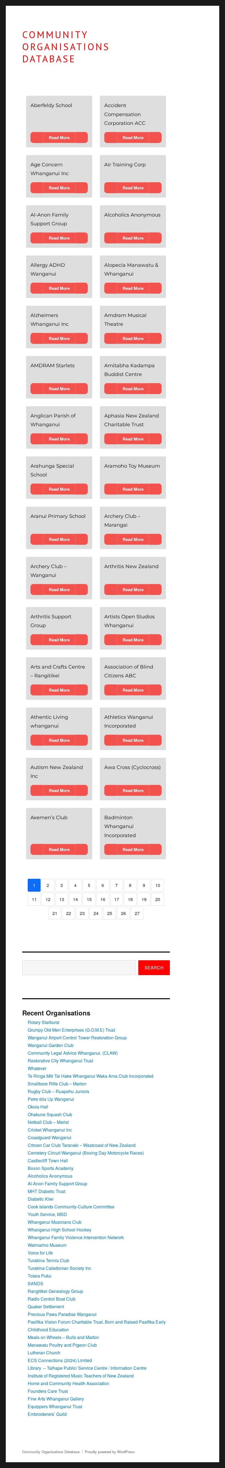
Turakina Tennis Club (48, 1260)
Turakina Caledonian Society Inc (59, 1268)
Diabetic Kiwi (41, 1199)
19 (144, 899)
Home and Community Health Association (68, 1383)
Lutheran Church (44, 1352)
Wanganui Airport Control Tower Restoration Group (77, 1037)
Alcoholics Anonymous (132, 215)
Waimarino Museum (47, 1245)
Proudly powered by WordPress (110, 1451)
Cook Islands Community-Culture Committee (71, 1206)
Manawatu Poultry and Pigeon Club (62, 1345)
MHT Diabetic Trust (46, 1191)
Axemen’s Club (49, 818)
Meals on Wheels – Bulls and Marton (63, 1337)
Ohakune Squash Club (50, 1114)
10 (157, 885)
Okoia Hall (38, 1107)
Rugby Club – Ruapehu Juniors (58, 1091)
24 (96, 913)
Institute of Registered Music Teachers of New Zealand (81, 1375)
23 (82, 913)
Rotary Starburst (43, 1022)
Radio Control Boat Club (51, 1299)
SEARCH (154, 967)
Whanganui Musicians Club (54, 1222)
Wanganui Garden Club (51, 1045)
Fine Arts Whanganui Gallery (56, 1399)
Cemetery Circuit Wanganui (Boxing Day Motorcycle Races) (86, 1153)
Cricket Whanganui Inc (50, 1130)
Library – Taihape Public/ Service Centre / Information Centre (87, 1368)
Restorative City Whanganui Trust (60, 1060)
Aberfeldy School (51, 105)
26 (123, 913)
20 (157, 899)
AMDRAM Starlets (52, 366)
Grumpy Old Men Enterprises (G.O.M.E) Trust (71, 1030)
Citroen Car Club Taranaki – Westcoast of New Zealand (82, 1145)
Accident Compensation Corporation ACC (124, 114)
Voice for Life (40, 1253)
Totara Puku (39, 1276)
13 (61, 899)
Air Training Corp (125, 165)
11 (34, 899)
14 (75, 899)
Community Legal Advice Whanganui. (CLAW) (73, 1053)
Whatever (37, 1068)
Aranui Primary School (58, 516)
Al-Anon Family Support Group (57, 1183)
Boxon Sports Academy (51, 1168)
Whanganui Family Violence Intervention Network (76, 1237)
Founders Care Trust (48, 1391)
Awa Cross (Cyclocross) (132, 767)
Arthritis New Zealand (131, 566)
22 (68, 913)
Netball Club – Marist (48, 1122)
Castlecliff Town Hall (48, 1160)
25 (109, 913)
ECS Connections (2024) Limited (60, 1360)
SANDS (35, 1283)
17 (116, 899)
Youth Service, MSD (47, 1214)
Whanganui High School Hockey (59, 1229)
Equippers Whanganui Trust (55, 1406)
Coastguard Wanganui (49, 1137)
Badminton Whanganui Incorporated (120, 826)
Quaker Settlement (46, 1306)
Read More (59, 137)
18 (130, 899)
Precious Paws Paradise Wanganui (62, 1314)
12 (48, 899)
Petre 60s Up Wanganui (51, 1099)
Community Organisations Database (66, 47)
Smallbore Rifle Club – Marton (57, 1083)
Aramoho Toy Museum (132, 466)
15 (89, 899)
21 (54, 913)
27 (137, 913)
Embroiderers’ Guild (47, 1414)
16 (102, 899)
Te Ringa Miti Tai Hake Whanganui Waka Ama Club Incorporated (90, 1076)
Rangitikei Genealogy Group (55, 1291)
